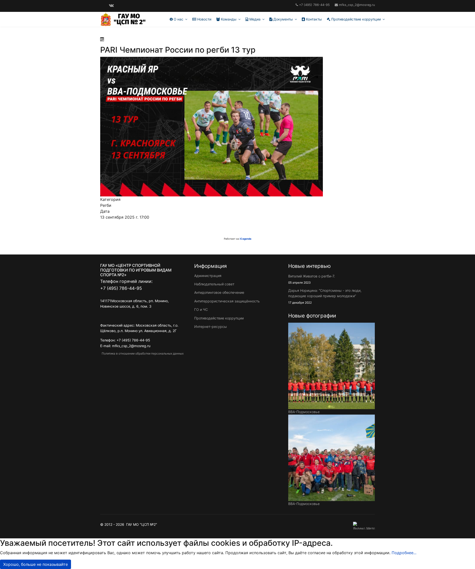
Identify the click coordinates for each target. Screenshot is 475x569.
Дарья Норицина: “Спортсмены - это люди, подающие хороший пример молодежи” (324, 296)
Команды (228, 19)
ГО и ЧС (201, 309)
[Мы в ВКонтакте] (111, 5)
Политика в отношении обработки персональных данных (142, 353)
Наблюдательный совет (214, 284)
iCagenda (245, 238)
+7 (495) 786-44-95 (314, 5)
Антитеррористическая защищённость (227, 301)
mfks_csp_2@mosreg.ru (357, 5)
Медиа (254, 19)
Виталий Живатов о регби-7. (311, 279)
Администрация (207, 276)
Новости (203, 19)
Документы (282, 19)
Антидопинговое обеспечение (219, 292)
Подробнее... (404, 552)
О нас (178, 19)
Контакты (313, 19)
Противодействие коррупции (355, 19)
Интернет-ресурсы (210, 326)
